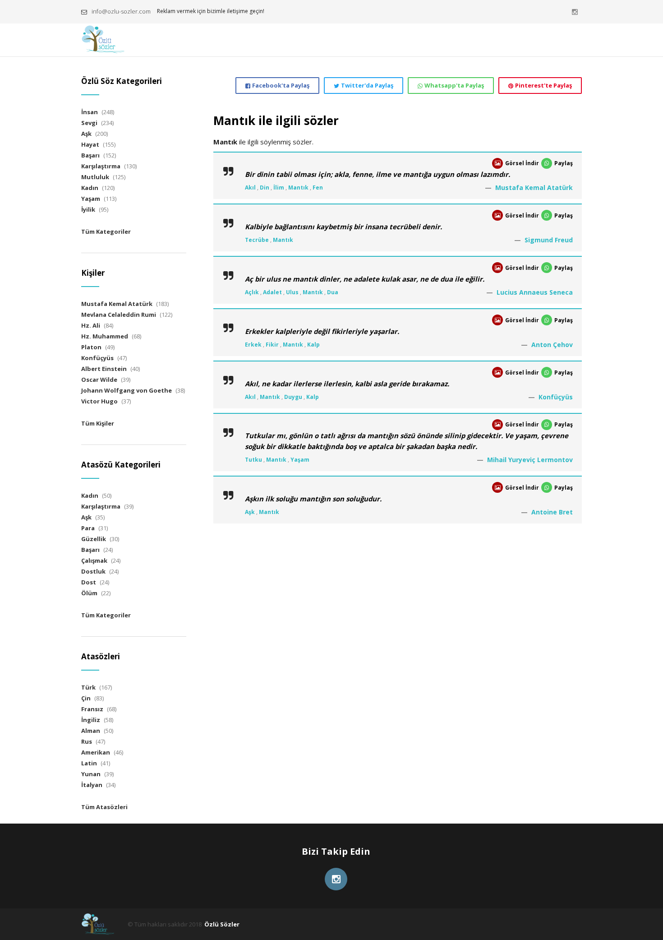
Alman (90, 731)
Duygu (293, 397)
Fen (318, 187)
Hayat (90, 144)
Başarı (90, 155)
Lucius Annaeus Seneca (535, 292)
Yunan (91, 774)
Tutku (253, 459)
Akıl (250, 187)
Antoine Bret (552, 512)
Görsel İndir (522, 163)
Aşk (250, 512)
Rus (86, 741)
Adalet (272, 292)
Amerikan (95, 752)
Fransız (92, 709)
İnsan (89, 112)
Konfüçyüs (556, 397)
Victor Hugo (99, 401)
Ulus (292, 292)
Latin (89, 763)
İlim (278, 187)
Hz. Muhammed (104, 336)
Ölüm (89, 593)
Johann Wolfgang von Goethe (126, 390)
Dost (88, 582)
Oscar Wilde (99, 379)
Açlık (252, 292)
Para (88, 528)
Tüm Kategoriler (106, 231)
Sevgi (89, 123)
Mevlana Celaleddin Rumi (118, 314)
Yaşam (299, 459)
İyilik (88, 209)
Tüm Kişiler (97, 423)
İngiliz (90, 720)
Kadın (89, 188)
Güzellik (93, 539)
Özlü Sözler (221, 924)
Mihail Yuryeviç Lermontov (530, 459)
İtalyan (91, 785)
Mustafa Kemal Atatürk (534, 187)
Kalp (313, 344)
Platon (91, 347)
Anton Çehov (552, 344)
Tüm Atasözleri (104, 807)
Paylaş (563, 163)
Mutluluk (95, 177)
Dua (332, 292)
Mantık (298, 187)
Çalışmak (94, 560)
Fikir (272, 344)
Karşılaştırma (100, 166)
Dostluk (93, 571)
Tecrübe (257, 240)
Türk (88, 687)
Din (264, 187)
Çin (86, 698)
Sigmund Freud (549, 240)
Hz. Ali (90, 325)
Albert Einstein (104, 369)
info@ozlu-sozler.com (121, 11)
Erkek (253, 344)
